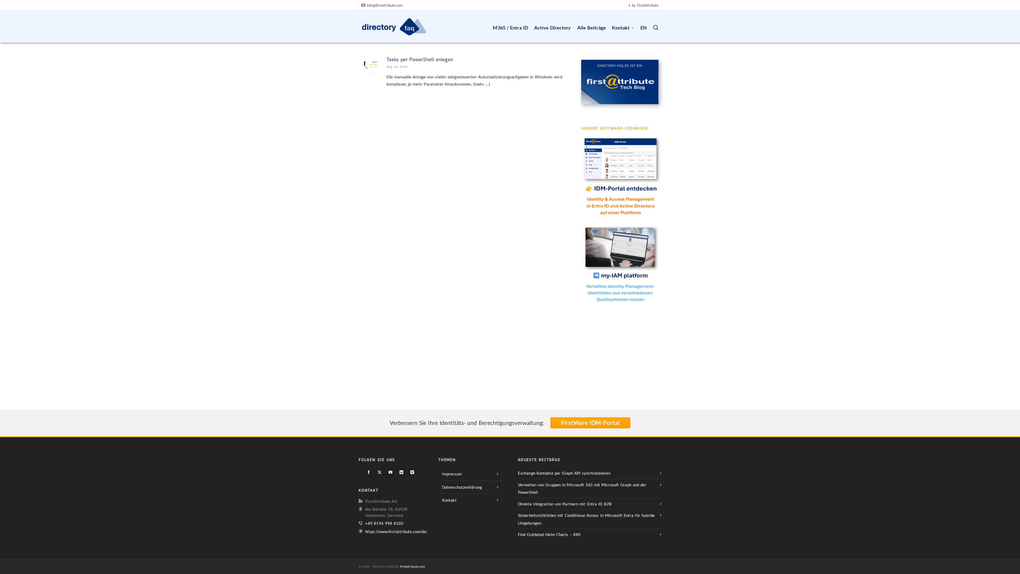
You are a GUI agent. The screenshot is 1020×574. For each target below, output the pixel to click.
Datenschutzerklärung (462, 487)
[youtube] (390, 472)
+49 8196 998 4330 (384, 523)
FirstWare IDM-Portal (590, 422)
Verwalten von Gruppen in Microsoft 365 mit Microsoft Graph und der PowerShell (582, 488)
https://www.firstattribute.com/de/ (396, 531)
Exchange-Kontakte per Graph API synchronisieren (564, 473)
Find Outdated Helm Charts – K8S (549, 534)
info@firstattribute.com (385, 5)
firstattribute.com (412, 566)
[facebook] (368, 472)
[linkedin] (401, 472)
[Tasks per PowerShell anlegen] (371, 64)
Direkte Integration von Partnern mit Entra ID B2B (565, 503)
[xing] (412, 472)
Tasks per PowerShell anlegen (419, 59)
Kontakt (449, 500)
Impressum (452, 473)
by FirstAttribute (645, 5)
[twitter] (379, 472)
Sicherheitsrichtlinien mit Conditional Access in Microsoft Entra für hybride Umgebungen (586, 519)
